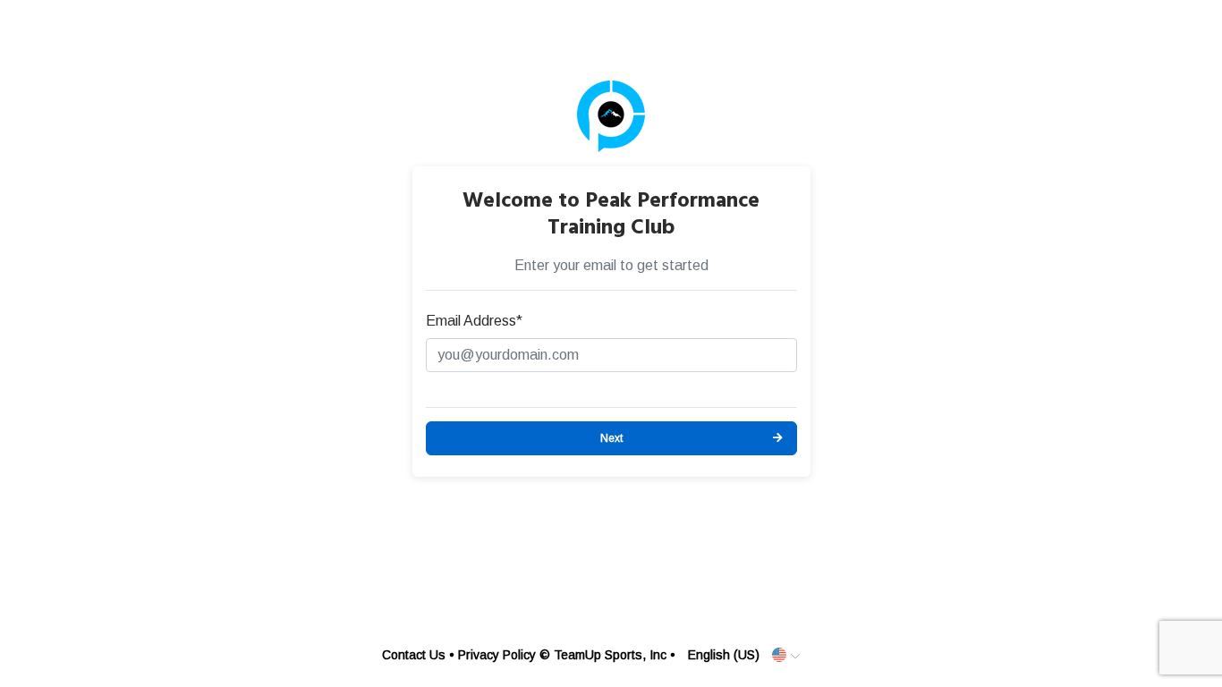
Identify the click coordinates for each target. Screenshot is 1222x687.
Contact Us (414, 655)
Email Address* (474, 320)
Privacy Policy (497, 655)
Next (611, 438)
